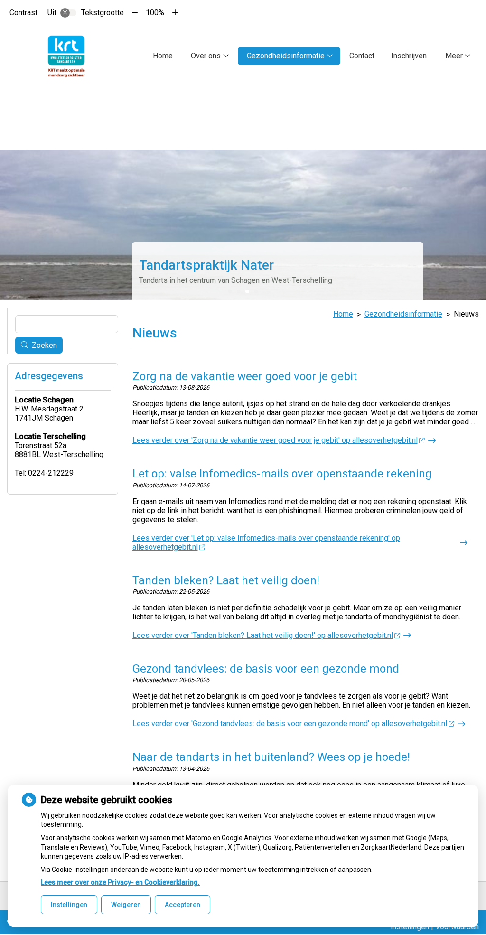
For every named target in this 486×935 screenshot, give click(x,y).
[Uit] (68, 12)
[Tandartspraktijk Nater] (66, 56)
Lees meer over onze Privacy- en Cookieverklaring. (120, 882)
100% (155, 12)
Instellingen (69, 904)
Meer (454, 55)
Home (163, 55)
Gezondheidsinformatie (286, 55)
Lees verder (275, 440)
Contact (361, 55)
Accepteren (182, 904)
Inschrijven (409, 55)
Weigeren (126, 904)
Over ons (206, 55)
